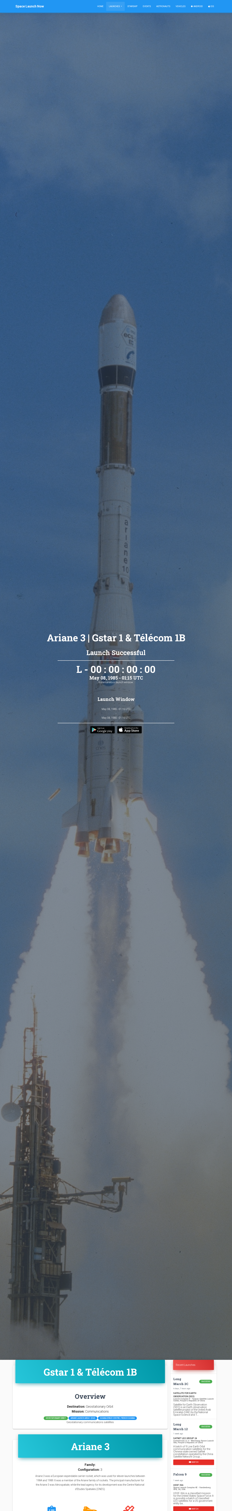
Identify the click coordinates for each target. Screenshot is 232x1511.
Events (147, 6)
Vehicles (180, 6)
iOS (212, 6)
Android (198, 6)
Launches (114, 6)
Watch (194, 1462)
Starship (132, 6)
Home (100, 6)
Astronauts (163, 6)
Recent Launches (185, 1364)
